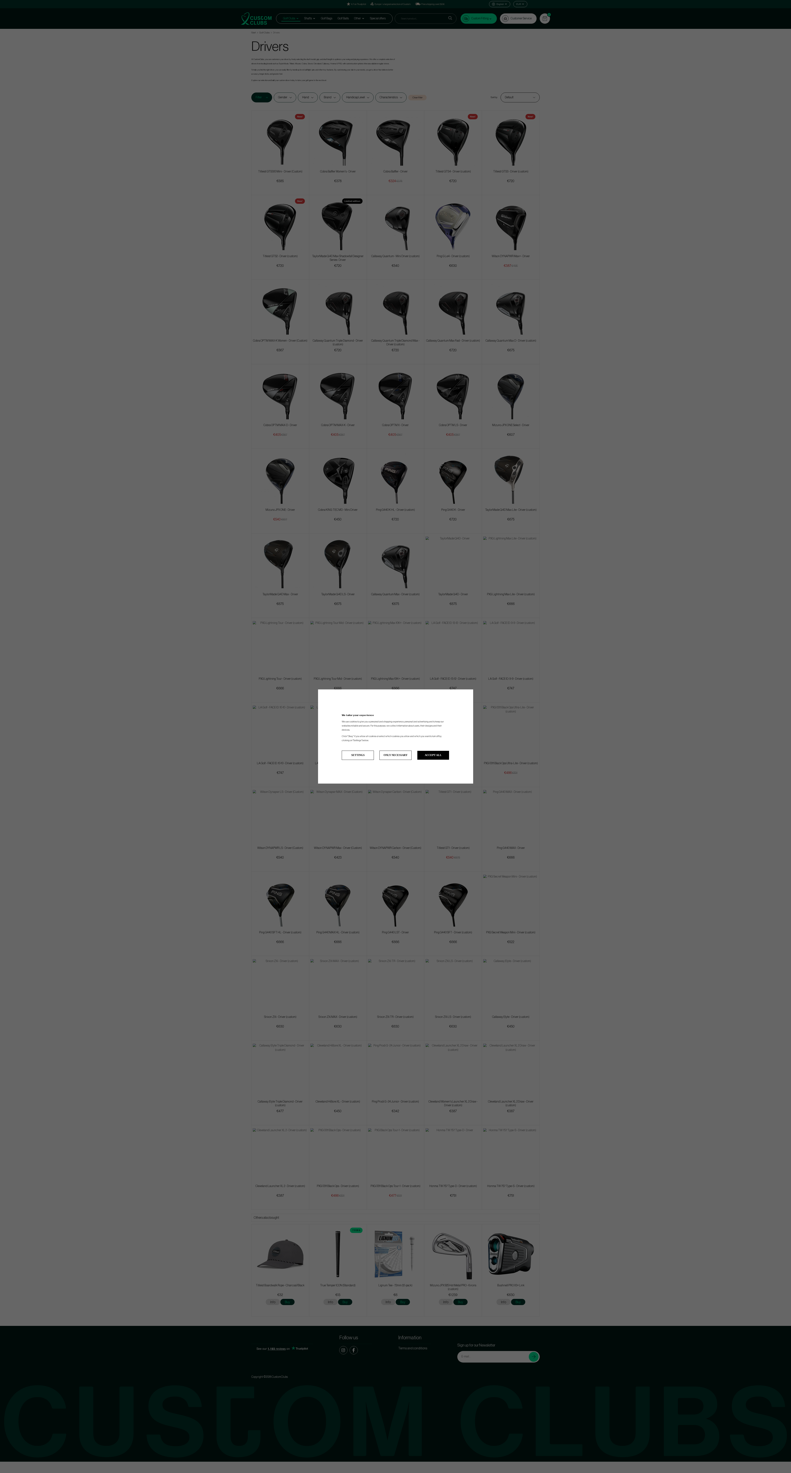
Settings (358, 755)
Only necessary (395, 755)
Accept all (433, 755)
